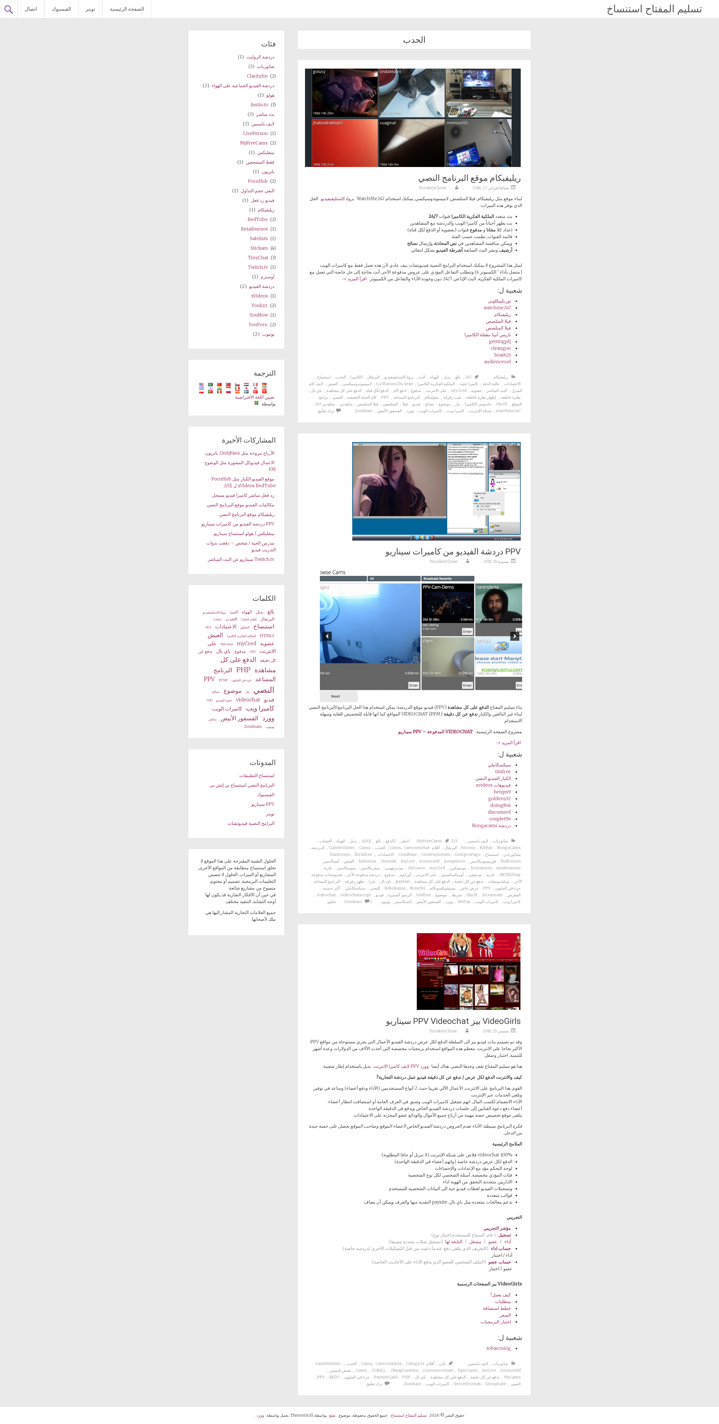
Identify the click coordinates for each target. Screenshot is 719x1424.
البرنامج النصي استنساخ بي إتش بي (242, 785)
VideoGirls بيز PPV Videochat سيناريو (453, 1021)
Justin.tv (259, 104)
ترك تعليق (325, 410)
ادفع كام (399, 390)
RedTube (258, 219)
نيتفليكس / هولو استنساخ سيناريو (244, 533)
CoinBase (408, 854)
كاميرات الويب (430, 410)
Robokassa (394, 888)
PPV (385, 397)
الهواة (434, 377)
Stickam (259, 248)
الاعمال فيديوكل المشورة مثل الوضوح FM (240, 466)
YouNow (258, 315)
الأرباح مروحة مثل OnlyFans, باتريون (239, 453)
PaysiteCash (386, 1377)
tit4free (503, 771)
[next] (327, 636)
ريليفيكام (502, 314)
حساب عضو (499, 1262)
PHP (406, 1377)
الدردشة (318, 847)
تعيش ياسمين (340, 1370)
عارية (328, 867)
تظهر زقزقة (354, 881)
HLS (208, 627)
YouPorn (258, 324)
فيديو (416, 404)
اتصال (31, 9)
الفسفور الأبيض (389, 410)
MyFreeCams (429, 840)
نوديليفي (475, 874)
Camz (364, 847)
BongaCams (509, 847)
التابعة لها (453, 1241)
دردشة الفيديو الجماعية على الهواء (243, 85)
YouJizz (259, 305)
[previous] (514, 636)
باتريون (267, 171)
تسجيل (504, 1235)
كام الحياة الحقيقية (362, 397)
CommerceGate (438, 1370)
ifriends (388, 861)
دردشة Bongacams (491, 825)
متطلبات (503, 1301)
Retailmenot (254, 229)
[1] (442, 699)
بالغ (458, 377)
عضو (492, 1241)
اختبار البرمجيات (496, 1321)
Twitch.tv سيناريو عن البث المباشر (241, 559)
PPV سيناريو (262, 804)
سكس (212, 719)
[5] (418, 699)
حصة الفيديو (224, 700)
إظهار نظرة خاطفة (481, 397)
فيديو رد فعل (262, 200)
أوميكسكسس (452, 874)
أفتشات (325, 840)
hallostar (368, 861)
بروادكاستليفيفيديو (337, 198)
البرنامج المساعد (406, 397)
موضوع (444, 404)
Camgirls (415, 1363)
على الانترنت (436, 390)
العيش (332, 383)
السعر (505, 1315)
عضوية (476, 390)
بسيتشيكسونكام (443, 888)
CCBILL (379, 1370)
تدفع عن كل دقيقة (468, 881)
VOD (209, 700)
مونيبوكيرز (457, 867)
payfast (403, 881)
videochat (326, 894)
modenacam (508, 867)
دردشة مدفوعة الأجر (363, 874)
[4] (424, 699)
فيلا (405, 404)
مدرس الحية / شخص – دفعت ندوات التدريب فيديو (241, 546)
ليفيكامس (331, 861)
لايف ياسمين (478, 840)
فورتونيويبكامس (483, 861)
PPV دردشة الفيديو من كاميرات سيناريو (453, 551)
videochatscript (355, 894)
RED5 (334, 1377)
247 (468, 377)
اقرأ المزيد (354, 278)
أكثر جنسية (331, 888)
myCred (459, 390)
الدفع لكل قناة (377, 390)
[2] (436, 699)
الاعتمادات (512, 383)
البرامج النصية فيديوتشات (250, 823)
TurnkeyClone (433, 187)
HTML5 (267, 635)
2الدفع (391, 840)
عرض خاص (469, 888)
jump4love (454, 861)
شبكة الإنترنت (480, 410)
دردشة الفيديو (261, 286)
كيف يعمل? (500, 1294)
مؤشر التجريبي (497, 1228)
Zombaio (364, 410)
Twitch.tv (258, 267)
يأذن (442, 1363)
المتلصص (390, 404)
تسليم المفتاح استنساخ (654, 9)
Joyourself (429, 861)
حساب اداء (501, 1248)
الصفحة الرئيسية (127, 9)
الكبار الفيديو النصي (493, 778)
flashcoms (340, 854)
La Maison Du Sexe (394, 383)
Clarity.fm (257, 76)
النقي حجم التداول (257, 190)
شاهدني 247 (325, 404)
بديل (447, 377)
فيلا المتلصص (498, 321)
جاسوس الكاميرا (478, 404)
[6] (412, 699)
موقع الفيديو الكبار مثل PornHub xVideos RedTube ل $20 (243, 482)
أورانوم (405, 874)
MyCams (416, 867)
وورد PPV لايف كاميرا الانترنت (401, 1066)
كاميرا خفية (468, 383)
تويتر (90, 9)
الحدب (340, 377)
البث (422, 377)
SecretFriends (467, 1383)
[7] (406, 699)
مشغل (475, 1241)
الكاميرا (356, 377)
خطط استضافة (497, 1308)
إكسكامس (403, 901)
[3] (430, 699)
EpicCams (467, 1370)
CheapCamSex (404, 1370)
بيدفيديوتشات (498, 881)
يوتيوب (268, 334)
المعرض (514, 894)
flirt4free (363, 854)
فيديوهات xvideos (493, 785)
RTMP (223, 680)
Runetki (417, 888)
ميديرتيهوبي (394, 867)
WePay (464, 901)
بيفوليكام (431, 397)
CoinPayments (435, 854)
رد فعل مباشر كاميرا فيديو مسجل (243, 495)
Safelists (259, 238)
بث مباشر (265, 114)
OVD (253, 652)
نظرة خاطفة (510, 397)
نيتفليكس (265, 152)
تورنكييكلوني (499, 301)
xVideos (259, 296)
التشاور (244, 627)
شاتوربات (500, 840)
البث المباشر (496, 390)
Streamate (492, 894)
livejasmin (481, 867)
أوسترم (267, 276)
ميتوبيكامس (346, 867)
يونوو (386, 901)
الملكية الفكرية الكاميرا (436, 383)
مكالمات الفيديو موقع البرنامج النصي (240, 504)
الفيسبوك (61, 9)
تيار (457, 404)
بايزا (372, 881)
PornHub (258, 181)
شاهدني (346, 404)
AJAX (366, 840)
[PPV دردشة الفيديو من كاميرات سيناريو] (436, 539)
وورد (410, 410)
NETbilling (510, 874)
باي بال (316, 390)
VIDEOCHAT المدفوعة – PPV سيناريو (435, 731)
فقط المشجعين (260, 162)
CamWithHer (342, 847)
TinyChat (258, 257)
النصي (338, 397)
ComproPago (467, 854)
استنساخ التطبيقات (256, 775)
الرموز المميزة (400, 894)
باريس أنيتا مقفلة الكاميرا (488, 334)
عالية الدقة (491, 383)
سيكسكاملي (499, 765)
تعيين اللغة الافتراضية (254, 397)
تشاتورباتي (512, 854)
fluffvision (510, 861)
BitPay (486, 847)
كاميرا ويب (455, 410)
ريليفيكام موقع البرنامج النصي (469, 178)
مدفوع (416, 390)
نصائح (429, 404)
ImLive (408, 861)
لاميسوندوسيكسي (357, 383)
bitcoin (468, 847)
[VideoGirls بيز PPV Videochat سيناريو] (468, 1008)
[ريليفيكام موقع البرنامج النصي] (413, 165)
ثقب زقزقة (452, 397)
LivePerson (255, 133)
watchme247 (497, 307)
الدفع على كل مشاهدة (344, 390)
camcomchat (417, 847)
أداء (507, 1241)
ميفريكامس (370, 867)
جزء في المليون (508, 888)
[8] (400, 699)
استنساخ (324, 377)
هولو (270, 95)
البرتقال (373, 377)
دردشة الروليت (260, 57)
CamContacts (389, 1363)
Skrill (501, 404)
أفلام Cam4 (248, 619)
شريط (457, 894)
